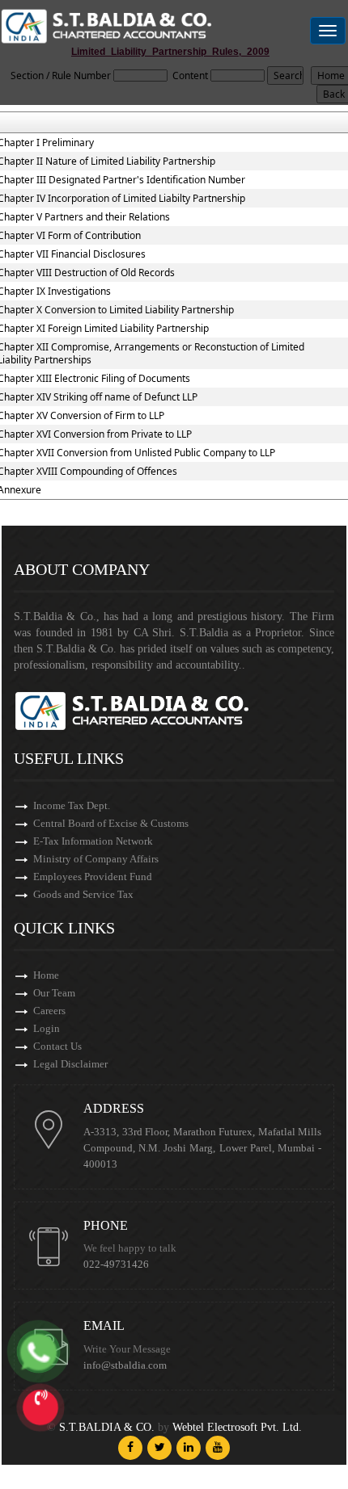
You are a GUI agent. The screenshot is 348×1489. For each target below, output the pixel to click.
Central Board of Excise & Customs (111, 823)
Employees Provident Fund (92, 876)
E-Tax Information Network (93, 841)
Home (46, 975)
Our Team (54, 993)
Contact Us (57, 1046)
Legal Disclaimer (70, 1064)
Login (46, 1028)
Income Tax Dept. (71, 805)
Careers (49, 1011)
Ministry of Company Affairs (96, 859)
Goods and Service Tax (83, 894)
